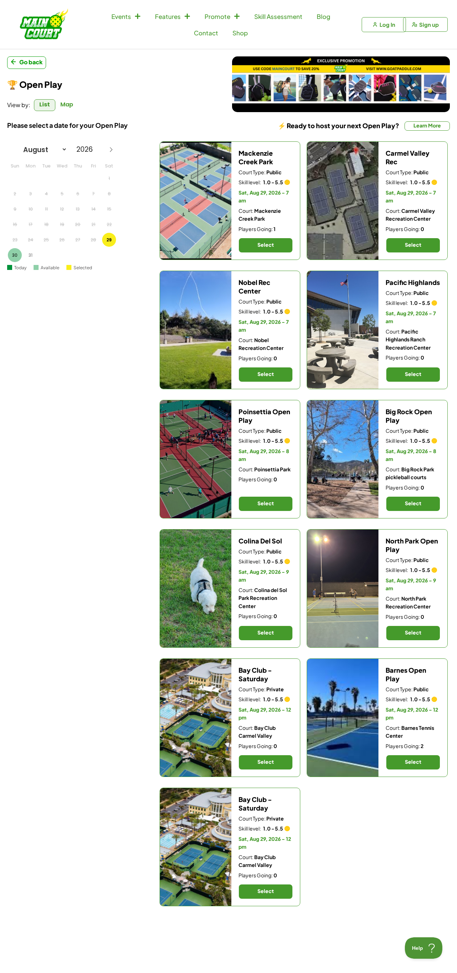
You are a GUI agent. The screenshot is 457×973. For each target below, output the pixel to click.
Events (121, 16)
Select (265, 244)
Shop (240, 33)
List (44, 104)
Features (168, 16)
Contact (206, 33)
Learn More (427, 125)
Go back (30, 62)
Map (66, 104)
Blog (323, 16)
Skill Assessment (278, 16)
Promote (217, 16)
